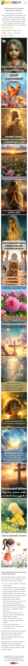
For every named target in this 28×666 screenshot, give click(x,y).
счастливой (17, 33)
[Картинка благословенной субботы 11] (14, 197)
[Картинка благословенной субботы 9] (14, 267)
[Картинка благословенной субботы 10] (14, 232)
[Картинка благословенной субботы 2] (14, 515)
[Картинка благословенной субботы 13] (14, 126)
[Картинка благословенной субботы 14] (14, 90)
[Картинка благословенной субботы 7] (14, 338)
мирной (10, 33)
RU (23, 660)
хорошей (4, 35)
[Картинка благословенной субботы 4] (14, 444)
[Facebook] (11, 663)
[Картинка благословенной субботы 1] (14, 551)
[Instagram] (15, 663)
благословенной (6, 30)
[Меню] (25, 2)
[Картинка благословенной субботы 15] (14, 55)
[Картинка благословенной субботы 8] (14, 303)
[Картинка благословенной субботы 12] (14, 161)
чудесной (11, 35)
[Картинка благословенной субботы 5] (14, 374)
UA (21, 660)
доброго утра (16, 30)
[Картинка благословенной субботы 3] (14, 480)
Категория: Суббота (7, 27)
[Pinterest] (17, 663)
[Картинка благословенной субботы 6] (14, 409)
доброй (4, 33)
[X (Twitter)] (13, 663)
